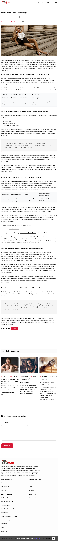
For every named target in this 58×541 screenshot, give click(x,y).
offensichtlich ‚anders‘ (7, 260)
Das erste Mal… (5, 487)
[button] (53, 350)
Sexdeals (31, 490)
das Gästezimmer (14, 229)
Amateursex (32, 483)
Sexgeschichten (5, 505)
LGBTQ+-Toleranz (33, 270)
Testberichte (4, 498)
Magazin (3, 483)
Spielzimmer (38, 17)
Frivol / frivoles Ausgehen (10, 17)
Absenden (7, 445)
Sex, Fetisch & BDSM (7, 501)
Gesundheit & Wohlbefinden (9, 516)
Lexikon (3, 490)
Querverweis (32, 494)
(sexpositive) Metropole (22, 78)
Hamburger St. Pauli (7, 84)
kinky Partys (35, 98)
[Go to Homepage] (5, 2)
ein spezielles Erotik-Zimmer (28, 233)
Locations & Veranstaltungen (9, 509)
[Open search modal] (48, 2)
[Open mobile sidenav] (56, 2)
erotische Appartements (49, 239)
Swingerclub (26, 17)
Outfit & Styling (5, 520)
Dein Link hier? (33, 498)
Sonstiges (4, 531)
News (2, 527)
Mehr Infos (37, 538)
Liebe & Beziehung (6, 494)
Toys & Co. (4, 524)
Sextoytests (4, 512)
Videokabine (28, 165)
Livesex (31, 487)
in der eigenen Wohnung (14, 157)
